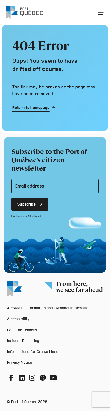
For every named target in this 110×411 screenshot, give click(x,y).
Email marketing (19, 216)
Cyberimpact (34, 216)
